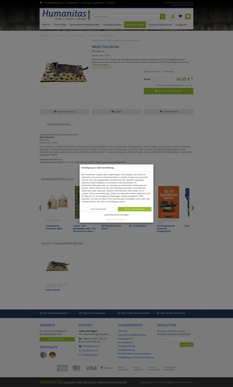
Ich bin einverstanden (135, 209)
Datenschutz (110, 219)
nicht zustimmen (100, 209)
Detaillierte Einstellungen (117, 214)
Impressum (123, 219)
